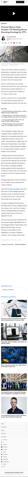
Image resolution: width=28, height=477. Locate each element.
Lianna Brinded (12, 36)
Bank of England (14, 189)
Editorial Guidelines (20, 244)
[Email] (17, 43)
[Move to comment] (20, 43)
